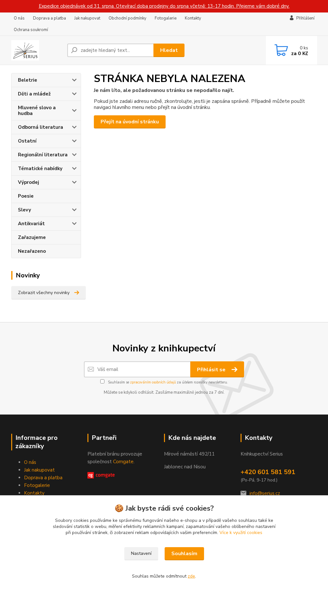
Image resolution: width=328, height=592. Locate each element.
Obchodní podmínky (127, 18)
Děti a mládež (34, 94)
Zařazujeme (32, 237)
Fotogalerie (165, 18)
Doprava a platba (49, 18)
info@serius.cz (265, 493)
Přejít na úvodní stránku (130, 121)
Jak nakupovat (87, 18)
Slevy (24, 210)
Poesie (26, 196)
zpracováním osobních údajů (153, 382)
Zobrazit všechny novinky (44, 293)
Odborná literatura (40, 127)
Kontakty (193, 18)
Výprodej (28, 182)
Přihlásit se (212, 369)
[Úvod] (36, 50)
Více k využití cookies (240, 533)
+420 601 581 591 (268, 472)
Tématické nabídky (40, 168)
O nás (19, 18)
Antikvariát (31, 223)
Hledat (169, 50)
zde (191, 576)
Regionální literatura (43, 155)
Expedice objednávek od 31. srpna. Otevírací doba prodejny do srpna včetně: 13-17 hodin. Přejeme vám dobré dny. (164, 6)
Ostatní (27, 141)
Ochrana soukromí (31, 30)
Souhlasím (184, 553)
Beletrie (27, 80)
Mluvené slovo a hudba (37, 110)
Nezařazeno (32, 251)
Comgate (123, 461)
